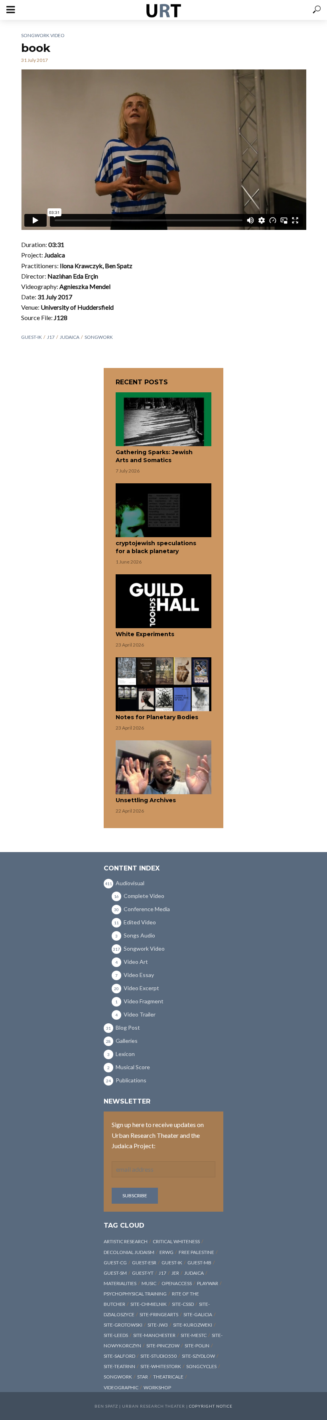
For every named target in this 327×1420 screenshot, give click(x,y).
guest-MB (199, 1263)
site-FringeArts (159, 1314)
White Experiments (145, 634)
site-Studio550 (158, 1356)
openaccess (177, 1283)
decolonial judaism (129, 1252)
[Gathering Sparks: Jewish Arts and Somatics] (163, 419)
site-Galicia (197, 1314)
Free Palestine (196, 1252)
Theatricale (168, 1377)
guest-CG (115, 1263)
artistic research (126, 1241)
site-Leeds (116, 1335)
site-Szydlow (198, 1356)
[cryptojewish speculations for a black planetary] (163, 510)
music (149, 1283)
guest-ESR (144, 1263)
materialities (120, 1283)
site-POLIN (197, 1346)
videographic (121, 1387)
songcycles (201, 1366)
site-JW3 (158, 1325)
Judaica (69, 337)
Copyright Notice (210, 1406)
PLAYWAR (207, 1283)
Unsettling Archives (146, 800)
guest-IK (31, 337)
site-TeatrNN (119, 1366)
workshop (157, 1387)
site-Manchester (154, 1335)
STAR (142, 1377)
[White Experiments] (163, 601)
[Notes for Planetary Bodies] (163, 684)
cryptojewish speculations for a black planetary (156, 547)
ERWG (166, 1252)
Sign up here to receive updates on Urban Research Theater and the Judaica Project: (158, 1135)
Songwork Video (43, 35)
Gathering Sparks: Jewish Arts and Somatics (154, 456)
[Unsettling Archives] (163, 767)
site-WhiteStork (160, 1366)
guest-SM (115, 1273)
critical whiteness (176, 1241)
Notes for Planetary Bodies (157, 717)
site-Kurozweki (192, 1325)
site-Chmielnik (148, 1304)
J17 (51, 337)
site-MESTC (194, 1335)
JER (175, 1273)
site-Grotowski (123, 1325)
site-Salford (119, 1356)
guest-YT (143, 1273)
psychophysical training (135, 1294)
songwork (99, 337)
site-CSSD (183, 1304)
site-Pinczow (162, 1346)
